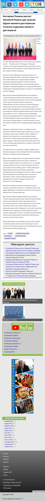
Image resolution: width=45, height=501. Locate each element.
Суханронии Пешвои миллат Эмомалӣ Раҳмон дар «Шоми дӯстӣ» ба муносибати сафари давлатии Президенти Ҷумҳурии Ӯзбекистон (22, 266)
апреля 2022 (8, 430)
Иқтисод (40, 10)
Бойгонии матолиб (14, 418)
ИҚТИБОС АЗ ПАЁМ (10, 320)
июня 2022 (7, 435)
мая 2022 (7, 433)
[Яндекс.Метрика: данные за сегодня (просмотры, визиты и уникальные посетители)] (38, 492)
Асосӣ (6, 10)
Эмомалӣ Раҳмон (10, 238)
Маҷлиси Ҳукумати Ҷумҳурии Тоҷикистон (19, 271)
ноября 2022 (8, 446)
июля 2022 (7, 437)
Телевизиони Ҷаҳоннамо (12, 338)
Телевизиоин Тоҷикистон (12, 333)
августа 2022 (8, 439)
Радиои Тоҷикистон (10, 349)
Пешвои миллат (21, 236)
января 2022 (8, 423)
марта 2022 (8, 428)
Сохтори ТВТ (15, 10)
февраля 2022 (9, 426)
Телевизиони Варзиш (11, 341)
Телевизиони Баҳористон (12, 343)
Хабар (10, 233)
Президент (8, 236)
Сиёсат (31, 10)
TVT (21, 499)
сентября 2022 (9, 442)
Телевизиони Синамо (11, 346)
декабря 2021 (8, 421)
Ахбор (24, 10)
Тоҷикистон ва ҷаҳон (22, 233)
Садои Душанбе (9, 352)
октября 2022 (8, 444)
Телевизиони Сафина (11, 335)
